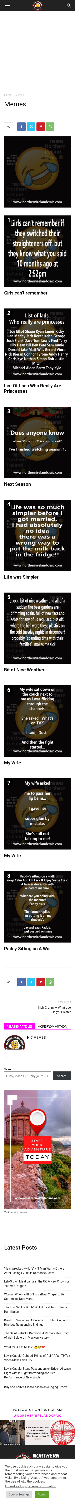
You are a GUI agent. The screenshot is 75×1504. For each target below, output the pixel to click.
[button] (7, 5)
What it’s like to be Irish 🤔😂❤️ (24, 1347)
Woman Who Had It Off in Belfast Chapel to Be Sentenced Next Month (34, 1296)
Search (8, 1069)
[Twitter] (31, 126)
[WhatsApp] (50, 126)
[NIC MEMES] (14, 1042)
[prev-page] (6, 1057)
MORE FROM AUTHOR (52, 1026)
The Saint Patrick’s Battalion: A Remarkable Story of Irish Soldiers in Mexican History (36, 1335)
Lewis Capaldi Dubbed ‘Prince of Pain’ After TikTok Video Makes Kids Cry (37, 1358)
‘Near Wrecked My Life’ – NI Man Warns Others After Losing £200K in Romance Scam (34, 1271)
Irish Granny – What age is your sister (54, 1010)
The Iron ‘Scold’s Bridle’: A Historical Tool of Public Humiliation (36, 1309)
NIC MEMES (36, 1037)
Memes (19, 95)
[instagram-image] (12, 1432)
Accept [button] (42, 1494)
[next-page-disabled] (13, 1057)
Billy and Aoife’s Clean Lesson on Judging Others (36, 1387)
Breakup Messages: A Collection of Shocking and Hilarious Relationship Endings (36, 1322)
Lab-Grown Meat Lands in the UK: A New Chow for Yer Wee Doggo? (36, 1284)
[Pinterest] (40, 126)
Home (7, 95)
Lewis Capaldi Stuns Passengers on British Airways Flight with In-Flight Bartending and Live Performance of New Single (37, 1373)
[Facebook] (21, 126)
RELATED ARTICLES (20, 1026)
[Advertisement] (37, 50)
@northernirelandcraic (37, 1415)
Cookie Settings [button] (19, 1494)
